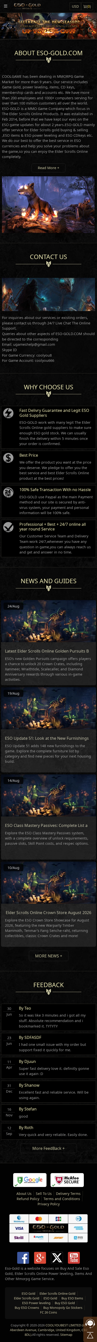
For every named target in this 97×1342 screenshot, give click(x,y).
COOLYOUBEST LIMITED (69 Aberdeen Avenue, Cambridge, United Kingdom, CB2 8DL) (48, 1330)
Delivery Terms (68, 1193)
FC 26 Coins (48, 1312)
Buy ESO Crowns (27, 1307)
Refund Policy (28, 1198)
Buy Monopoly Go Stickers (62, 1307)
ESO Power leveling (36, 1303)
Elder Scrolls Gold (26, 1298)
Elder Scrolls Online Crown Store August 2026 (48, 912)
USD (75, 6)
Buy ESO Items (72, 1298)
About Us (24, 1193)
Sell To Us (44, 1193)
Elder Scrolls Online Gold (57, 1293)
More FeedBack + (48, 1148)
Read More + (48, 167)
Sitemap (66, 1334)
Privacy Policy (49, 1204)
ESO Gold (28, 1293)
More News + (48, 956)
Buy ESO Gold (65, 1303)
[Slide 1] (48, 32)
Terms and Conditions (62, 1198)
